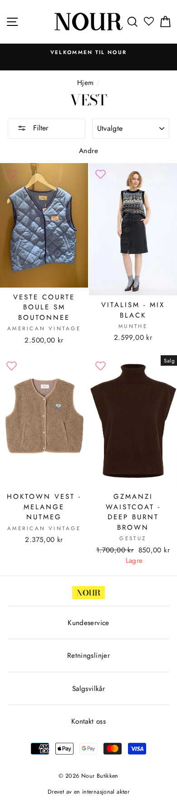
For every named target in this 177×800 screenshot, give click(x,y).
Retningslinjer (88, 656)
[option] (88, 52)
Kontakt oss (88, 721)
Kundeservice (88, 623)
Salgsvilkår (88, 689)
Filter (39, 128)
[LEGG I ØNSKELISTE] (11, 174)
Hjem (85, 83)
